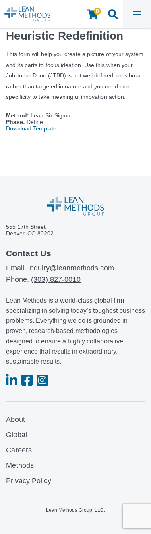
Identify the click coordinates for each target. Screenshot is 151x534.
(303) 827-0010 (56, 279)
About (15, 419)
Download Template (31, 128)
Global (16, 435)
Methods (20, 465)
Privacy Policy (28, 481)
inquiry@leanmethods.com (71, 268)
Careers (19, 450)
